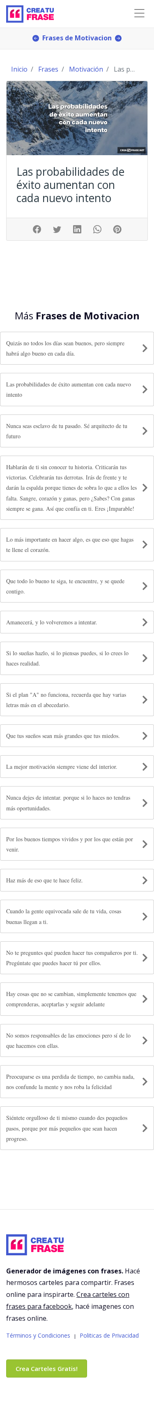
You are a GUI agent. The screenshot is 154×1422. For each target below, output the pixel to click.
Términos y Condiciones (38, 1335)
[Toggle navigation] (139, 13)
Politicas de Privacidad (109, 1335)
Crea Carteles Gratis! (47, 1368)
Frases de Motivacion (77, 37)
